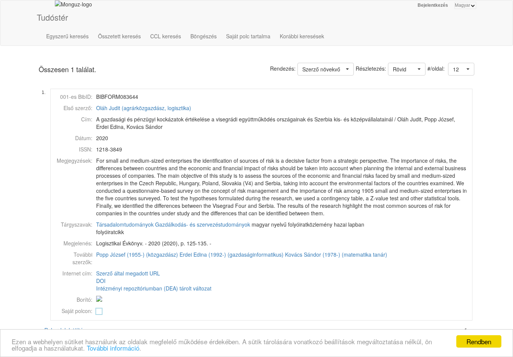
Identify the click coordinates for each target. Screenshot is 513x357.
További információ (113, 347)
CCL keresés (165, 36)
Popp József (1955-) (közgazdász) (137, 254)
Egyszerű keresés (67, 36)
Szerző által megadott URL (128, 273)
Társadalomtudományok (125, 224)
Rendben (478, 341)
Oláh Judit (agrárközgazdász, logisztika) (143, 108)
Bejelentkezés (433, 5)
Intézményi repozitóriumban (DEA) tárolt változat (153, 288)
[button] (461, 69)
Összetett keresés (119, 36)
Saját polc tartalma (248, 36)
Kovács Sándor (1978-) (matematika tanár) (336, 254)
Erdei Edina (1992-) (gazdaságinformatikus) (232, 254)
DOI (101, 280)
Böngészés (203, 36)
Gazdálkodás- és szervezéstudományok (202, 224)
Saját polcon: (77, 311)
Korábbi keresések (302, 36)
